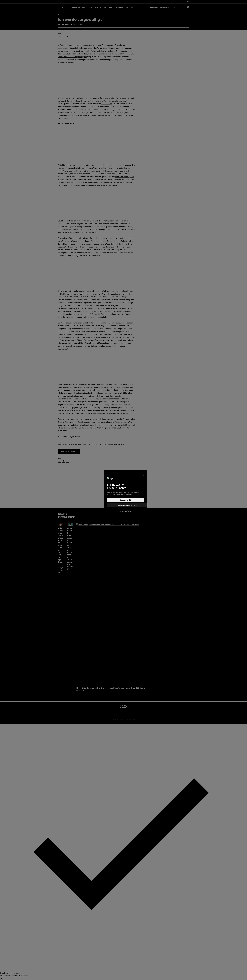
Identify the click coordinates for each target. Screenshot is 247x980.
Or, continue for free (125, 511)
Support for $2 (125, 500)
